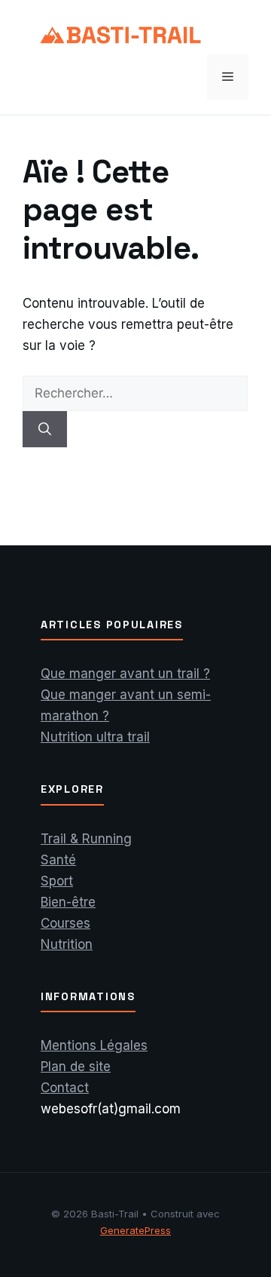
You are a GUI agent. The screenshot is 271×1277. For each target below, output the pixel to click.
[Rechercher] (45, 429)
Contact (65, 1087)
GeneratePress (135, 1230)
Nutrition (67, 944)
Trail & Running (86, 838)
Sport (57, 881)
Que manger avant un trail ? (125, 673)
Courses (65, 923)
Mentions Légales (94, 1045)
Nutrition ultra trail (95, 736)
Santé (58, 859)
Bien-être (68, 902)
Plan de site (76, 1066)
